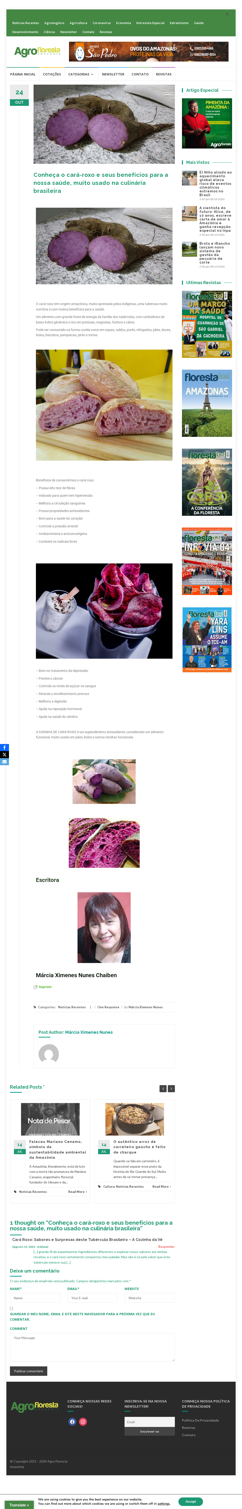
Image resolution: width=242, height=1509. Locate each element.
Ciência (49, 32)
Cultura (109, 1186)
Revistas (106, 32)
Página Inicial (23, 74)
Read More (76, 1192)
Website (132, 1288)
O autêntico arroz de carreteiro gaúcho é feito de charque (139, 1147)
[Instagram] (83, 1421)
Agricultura (78, 23)
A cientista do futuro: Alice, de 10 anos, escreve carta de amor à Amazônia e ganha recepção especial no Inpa (215, 219)
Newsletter (68, 32)
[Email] (4, 761)
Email (73, 1288)
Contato (88, 32)
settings (164, 1504)
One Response (108, 1007)
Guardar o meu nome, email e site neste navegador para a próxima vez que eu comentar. (82, 1316)
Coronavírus (102, 23)
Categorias (78, 74)
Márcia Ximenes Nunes (146, 1007)
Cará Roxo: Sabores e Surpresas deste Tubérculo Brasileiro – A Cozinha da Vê (87, 1239)
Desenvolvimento (25, 32)
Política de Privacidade (200, 1420)
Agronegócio (54, 23)
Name (16, 1288)
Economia (123, 23)
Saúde (199, 23)
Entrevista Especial (150, 23)
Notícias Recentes (25, 23)
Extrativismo (179, 23)
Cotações (52, 74)
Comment (19, 1328)
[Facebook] (72, 1421)
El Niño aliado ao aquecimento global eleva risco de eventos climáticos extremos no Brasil (215, 183)
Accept (191, 1501)
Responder (166, 1247)
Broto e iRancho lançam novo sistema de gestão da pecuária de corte (214, 253)
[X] (4, 754)
